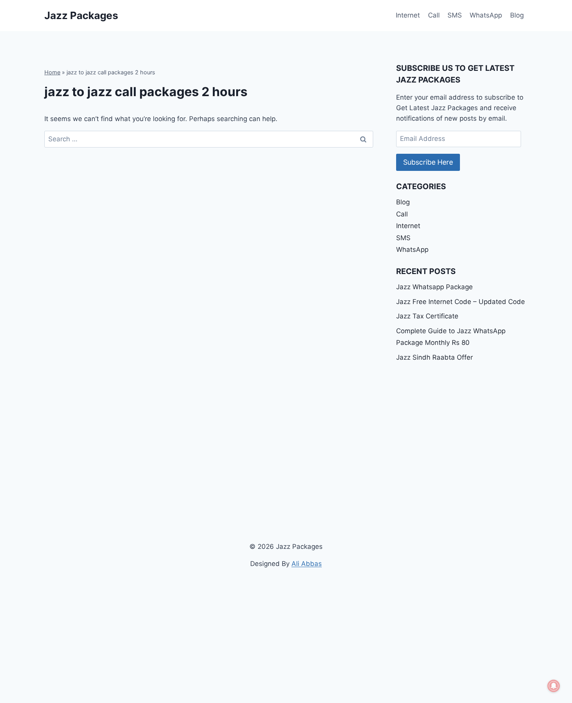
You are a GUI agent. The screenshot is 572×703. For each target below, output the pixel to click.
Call (434, 15)
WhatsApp (486, 15)
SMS (454, 15)
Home (52, 72)
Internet (408, 15)
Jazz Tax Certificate (427, 316)
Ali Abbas (306, 564)
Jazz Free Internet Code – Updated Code (460, 302)
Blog (517, 15)
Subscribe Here (428, 162)
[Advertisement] (462, 427)
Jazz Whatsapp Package (434, 287)
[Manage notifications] (553, 686)
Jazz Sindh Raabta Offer (434, 357)
